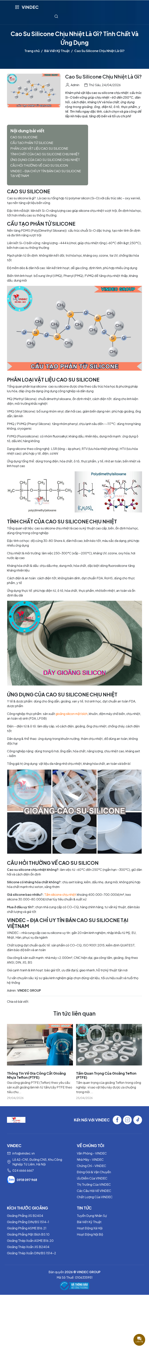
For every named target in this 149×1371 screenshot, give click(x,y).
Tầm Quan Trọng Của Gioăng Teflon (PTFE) (106, 1075)
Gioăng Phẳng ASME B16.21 (26, 1228)
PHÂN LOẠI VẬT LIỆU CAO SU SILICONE (39, 148)
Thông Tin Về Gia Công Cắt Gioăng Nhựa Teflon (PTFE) (36, 1075)
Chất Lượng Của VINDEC (95, 1197)
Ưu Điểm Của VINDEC (92, 1178)
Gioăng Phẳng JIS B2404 (25, 1216)
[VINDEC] (16, 1119)
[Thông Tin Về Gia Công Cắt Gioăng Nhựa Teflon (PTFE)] (40, 1045)
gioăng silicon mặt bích (71, 714)
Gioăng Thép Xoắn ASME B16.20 (30, 1240)
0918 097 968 (27, 1180)
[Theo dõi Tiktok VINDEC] (137, 1120)
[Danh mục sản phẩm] (17, 7)
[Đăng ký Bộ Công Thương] (74, 1285)
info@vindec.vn (23, 1153)
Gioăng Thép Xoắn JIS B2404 (28, 1247)
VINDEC (30, 7)
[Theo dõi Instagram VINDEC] (127, 1120)
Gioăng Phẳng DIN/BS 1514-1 (28, 1222)
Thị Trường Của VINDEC (94, 1184)
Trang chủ (32, 51)
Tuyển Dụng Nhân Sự (92, 1216)
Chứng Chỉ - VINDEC (91, 1166)
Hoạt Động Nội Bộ (90, 1234)
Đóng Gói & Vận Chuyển (94, 1172)
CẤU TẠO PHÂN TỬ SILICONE (31, 143)
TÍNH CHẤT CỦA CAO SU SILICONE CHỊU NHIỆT (45, 154)
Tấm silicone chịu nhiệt (60, 894)
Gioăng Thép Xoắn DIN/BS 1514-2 (31, 1253)
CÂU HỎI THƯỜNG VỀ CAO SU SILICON (39, 165)
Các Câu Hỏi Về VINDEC (94, 1191)
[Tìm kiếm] (56, 16)
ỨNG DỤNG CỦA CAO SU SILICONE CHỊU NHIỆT (45, 160)
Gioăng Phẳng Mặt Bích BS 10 (28, 1234)
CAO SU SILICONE (23, 137)
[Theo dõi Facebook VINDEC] (117, 1120)
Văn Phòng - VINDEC (92, 1153)
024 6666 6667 (23, 1170)
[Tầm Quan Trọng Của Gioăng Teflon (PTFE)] (109, 1045)
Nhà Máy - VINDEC (90, 1159)
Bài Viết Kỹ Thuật (57, 51)
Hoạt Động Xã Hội (89, 1228)
